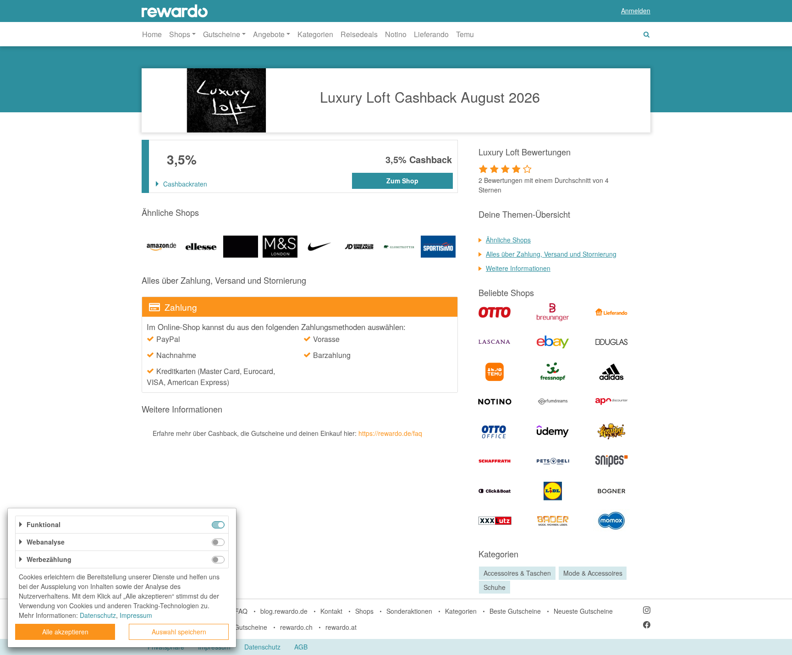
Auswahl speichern (179, 631)
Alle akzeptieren (65, 631)
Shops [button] (179, 34)
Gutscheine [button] (221, 34)
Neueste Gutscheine (583, 611)
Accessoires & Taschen (517, 573)
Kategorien (315, 34)
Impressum (136, 615)
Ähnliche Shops (508, 239)
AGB (301, 646)
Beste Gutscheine (515, 611)
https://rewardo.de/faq (390, 433)
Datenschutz (262, 646)
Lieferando (431, 34)
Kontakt (331, 611)
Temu (465, 34)
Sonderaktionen (409, 611)
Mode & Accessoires (592, 573)
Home (152, 34)
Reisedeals (359, 34)
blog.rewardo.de (284, 611)
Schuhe (495, 587)
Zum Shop (402, 180)
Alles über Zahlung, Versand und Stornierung (551, 254)
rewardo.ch (296, 627)
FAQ (241, 611)
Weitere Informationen (518, 268)
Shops (364, 611)
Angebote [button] (269, 34)
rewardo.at (341, 627)
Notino (396, 34)
